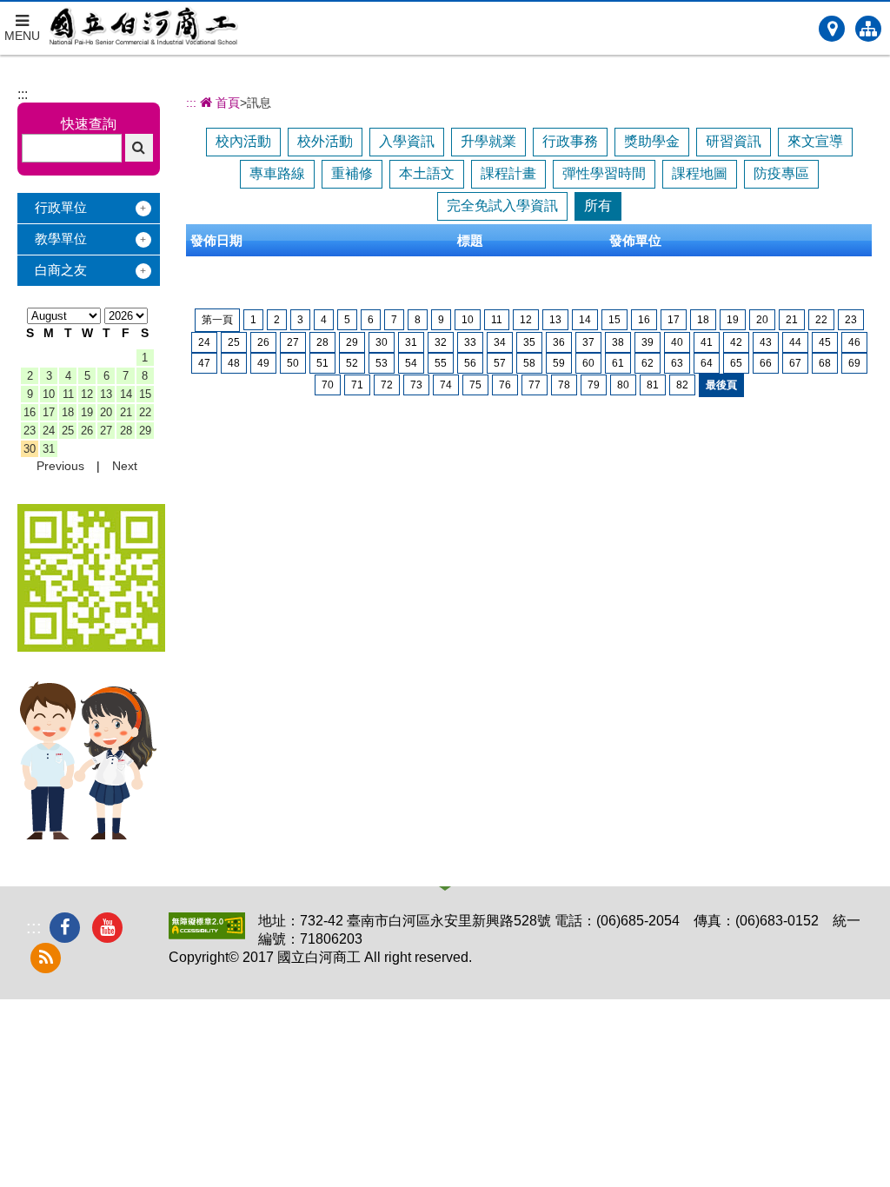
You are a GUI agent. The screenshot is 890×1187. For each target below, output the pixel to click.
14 (126, 394)
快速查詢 (88, 123)
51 (322, 363)
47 (204, 363)
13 (106, 394)
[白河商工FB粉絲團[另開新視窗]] (65, 927)
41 (707, 342)
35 (529, 342)
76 (505, 385)
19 (87, 412)
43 (766, 342)
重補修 (352, 173)
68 (825, 363)
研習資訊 (733, 141)
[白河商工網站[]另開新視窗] (91, 647)
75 (475, 385)
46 (854, 342)
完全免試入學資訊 (502, 205)
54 (411, 363)
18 (68, 412)
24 (49, 430)
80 (623, 385)
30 (29, 448)
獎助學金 (652, 141)
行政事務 (570, 141)
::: (22, 94)
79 (594, 385)
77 (534, 385)
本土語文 (427, 173)
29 (145, 430)
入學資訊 (407, 141)
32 (441, 342)
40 (677, 342)
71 (357, 385)
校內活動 (243, 141)
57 (500, 363)
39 (647, 342)
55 (441, 363)
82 (682, 385)
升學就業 (488, 141)
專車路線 (277, 173)
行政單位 (61, 207)
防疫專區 (781, 173)
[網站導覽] (868, 29)
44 (795, 342)
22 (145, 412)
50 (293, 363)
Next (124, 466)
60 (588, 363)
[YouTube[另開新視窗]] (107, 927)
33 (470, 342)
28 (126, 430)
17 (49, 412)
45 (825, 342)
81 (653, 385)
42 (736, 342)
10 (49, 394)
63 (677, 363)
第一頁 (217, 320)
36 (559, 342)
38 (618, 342)
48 (234, 363)
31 (49, 448)
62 (647, 363)
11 (68, 394)
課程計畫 (508, 173)
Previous (60, 466)
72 (387, 385)
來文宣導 (815, 141)
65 (736, 363)
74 (446, 385)
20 (106, 412)
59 (559, 363)
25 (68, 430)
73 (416, 385)
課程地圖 (699, 173)
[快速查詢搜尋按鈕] (139, 148)
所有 (598, 205)
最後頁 (721, 385)
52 (352, 363)
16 (29, 412)
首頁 (226, 102)
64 (707, 363)
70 (328, 385)
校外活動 (325, 141)
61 (618, 363)
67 (795, 363)
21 (126, 412)
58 (529, 363)
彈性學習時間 (604, 173)
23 (29, 430)
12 (87, 394)
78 (564, 385)
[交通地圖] (832, 29)
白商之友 (61, 269)
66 (766, 363)
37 (588, 342)
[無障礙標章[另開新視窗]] (207, 934)
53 (381, 363)
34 (500, 342)
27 (106, 430)
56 (470, 363)
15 (145, 394)
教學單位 (61, 238)
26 (87, 430)
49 (263, 363)
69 (854, 363)
